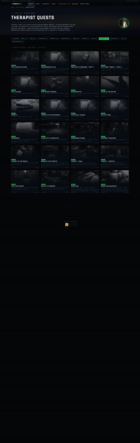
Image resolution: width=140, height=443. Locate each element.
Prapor (76, 38)
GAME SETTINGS (84, 4)
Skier (94, 38)
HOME (13, 7)
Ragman (85, 38)
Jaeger (33, 38)
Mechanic (54, 38)
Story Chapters (17, 41)
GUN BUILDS (75, 4)
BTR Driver (115, 38)
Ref (124, 38)
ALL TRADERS (15, 38)
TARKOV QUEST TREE (64, 4)
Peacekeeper (65, 38)
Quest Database (20, 7)
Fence (24, 38)
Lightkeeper (43, 38)
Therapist (104, 38)
